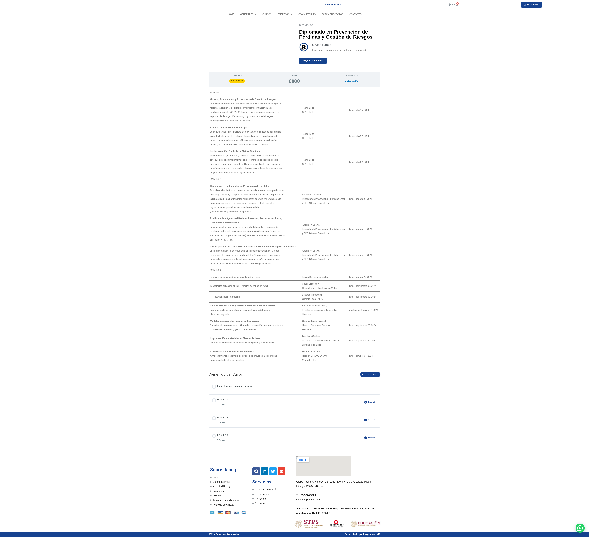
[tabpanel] (294, 228)
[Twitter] (273, 471)
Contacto (355, 14)
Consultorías (307, 14)
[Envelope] (281, 471)
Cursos (266, 14)
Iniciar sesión (351, 81)
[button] (531, 5)
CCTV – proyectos (332, 14)
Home (231, 14)
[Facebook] (256, 471)
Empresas (283, 14)
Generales (246, 14)
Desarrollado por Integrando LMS (362, 534)
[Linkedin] (264, 471)
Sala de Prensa (333, 4)
